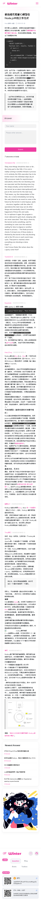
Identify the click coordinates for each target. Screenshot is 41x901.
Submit (20, 149)
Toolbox (24, 867)
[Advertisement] (20, 810)
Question (15, 861)
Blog (26, 861)
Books (14, 867)
